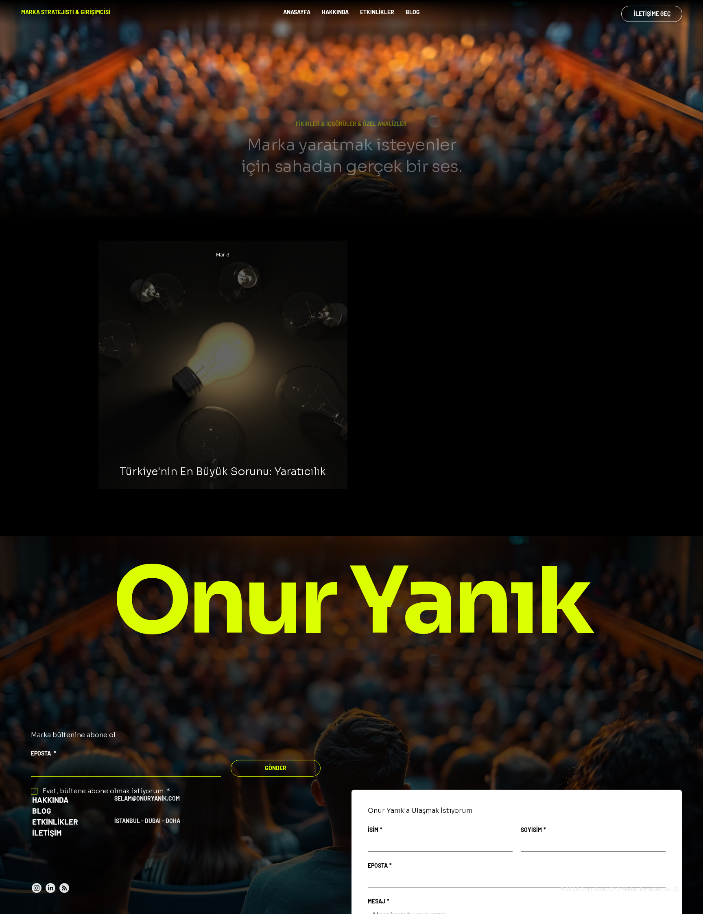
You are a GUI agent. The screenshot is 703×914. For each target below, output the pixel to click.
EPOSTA (43, 753)
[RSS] (64, 888)
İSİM (375, 830)
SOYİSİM (533, 830)
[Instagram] (36, 888)
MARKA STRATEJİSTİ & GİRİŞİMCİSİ (65, 12)
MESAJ (378, 901)
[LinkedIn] (50, 888)
